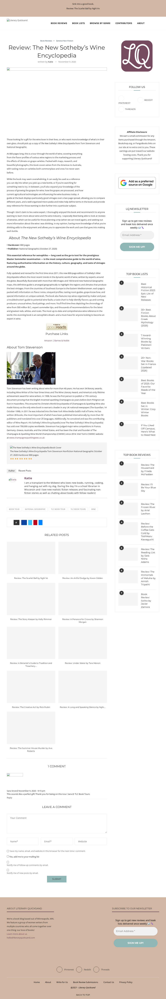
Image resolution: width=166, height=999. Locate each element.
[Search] (157, 23)
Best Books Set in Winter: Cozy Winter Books (148, 409)
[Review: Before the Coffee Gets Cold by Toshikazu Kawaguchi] (128, 528)
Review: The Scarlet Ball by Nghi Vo (83, 8)
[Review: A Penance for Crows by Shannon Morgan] (82, 599)
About (140, 23)
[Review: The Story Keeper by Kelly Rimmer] (31, 599)
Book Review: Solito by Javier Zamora (146, 600)
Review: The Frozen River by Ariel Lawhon (148, 509)
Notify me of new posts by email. (22, 873)
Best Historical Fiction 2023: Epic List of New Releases (148, 292)
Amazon (48, 340)
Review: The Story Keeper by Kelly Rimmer (31, 619)
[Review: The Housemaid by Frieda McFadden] (128, 469)
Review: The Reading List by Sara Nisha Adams (148, 555)
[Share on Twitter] (30, 522)
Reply (9, 797)
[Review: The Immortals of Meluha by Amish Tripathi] (128, 576)
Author (11, 471)
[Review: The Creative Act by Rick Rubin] (31, 687)
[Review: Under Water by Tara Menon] (82, 643)
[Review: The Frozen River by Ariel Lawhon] (128, 509)
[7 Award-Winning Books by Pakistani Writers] (128, 340)
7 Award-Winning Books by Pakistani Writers (146, 341)
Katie (50, 61)
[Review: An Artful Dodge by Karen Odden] (82, 558)
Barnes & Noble (61, 340)
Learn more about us (17, 933)
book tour (14, 509)
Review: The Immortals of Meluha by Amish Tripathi (148, 578)
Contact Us (108, 982)
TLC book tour (58, 509)
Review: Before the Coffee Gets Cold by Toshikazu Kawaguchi (147, 531)
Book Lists (78, 23)
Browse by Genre (100, 23)
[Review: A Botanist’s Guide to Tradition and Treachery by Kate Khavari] (31, 643)
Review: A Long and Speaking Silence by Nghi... (82, 707)
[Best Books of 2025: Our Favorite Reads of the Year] (128, 385)
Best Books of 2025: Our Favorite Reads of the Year (148, 386)
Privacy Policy (125, 982)
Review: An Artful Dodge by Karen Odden (82, 578)
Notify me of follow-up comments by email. (27, 865)
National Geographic (35, 509)
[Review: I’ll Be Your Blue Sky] (128, 489)
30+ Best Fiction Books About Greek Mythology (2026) (148, 317)
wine (93, 509)
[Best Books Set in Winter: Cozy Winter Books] (128, 407)
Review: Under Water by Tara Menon (82, 663)
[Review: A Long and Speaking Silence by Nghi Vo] (82, 687)
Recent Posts (24, 471)
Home (37, 982)
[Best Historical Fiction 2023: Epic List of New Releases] (128, 289)
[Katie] (12, 479)
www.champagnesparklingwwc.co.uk (27, 437)
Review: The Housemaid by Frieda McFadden (147, 469)
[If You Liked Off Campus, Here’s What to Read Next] (128, 430)
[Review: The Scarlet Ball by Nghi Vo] (31, 558)
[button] (12, 458)
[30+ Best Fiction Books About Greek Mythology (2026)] (128, 314)
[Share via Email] (40, 522)
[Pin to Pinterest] (35, 522)
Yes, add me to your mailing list (24, 856)
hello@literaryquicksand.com (21, 937)
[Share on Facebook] (24, 522)
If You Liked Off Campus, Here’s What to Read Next (148, 430)
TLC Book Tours (78, 509)
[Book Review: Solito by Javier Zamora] (128, 599)
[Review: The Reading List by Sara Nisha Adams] (128, 554)
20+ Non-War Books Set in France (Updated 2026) (148, 364)
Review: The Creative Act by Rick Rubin (31, 707)
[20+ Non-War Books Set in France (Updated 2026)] (128, 362)
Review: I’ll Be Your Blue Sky (148, 487)
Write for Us (62, 982)
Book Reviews (59, 23)
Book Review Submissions (85, 982)
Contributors (123, 23)
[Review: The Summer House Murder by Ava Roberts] (31, 728)
